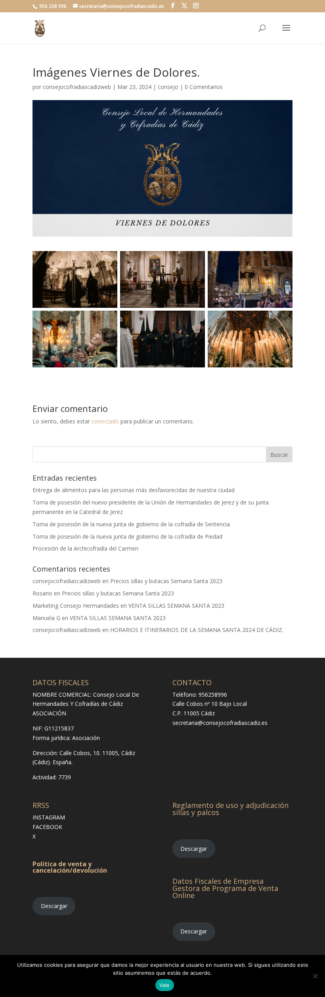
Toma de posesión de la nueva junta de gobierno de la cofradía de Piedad (127, 536)
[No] (315, 976)
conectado (105, 421)
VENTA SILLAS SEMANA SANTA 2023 (176, 605)
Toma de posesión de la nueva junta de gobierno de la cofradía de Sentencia (131, 524)
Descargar (54, 906)
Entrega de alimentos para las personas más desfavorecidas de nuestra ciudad (133, 490)
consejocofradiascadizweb (77, 87)
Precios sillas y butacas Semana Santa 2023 (166, 581)
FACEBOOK (47, 827)
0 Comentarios (204, 87)
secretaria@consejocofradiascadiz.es (220, 722)
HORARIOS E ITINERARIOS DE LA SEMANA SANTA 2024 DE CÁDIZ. (196, 630)
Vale (164, 985)
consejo (168, 87)
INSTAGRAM (48, 817)
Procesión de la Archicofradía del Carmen (85, 548)
